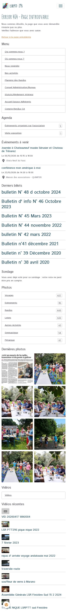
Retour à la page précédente (16, 37)
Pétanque (33, 340)
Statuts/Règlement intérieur (19, 94)
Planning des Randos (15, 80)
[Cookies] (6, 604)
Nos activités (11, 73)
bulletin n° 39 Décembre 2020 (31, 253)
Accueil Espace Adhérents (18, 101)
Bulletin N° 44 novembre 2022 (32, 225)
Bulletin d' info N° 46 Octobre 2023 (31, 204)
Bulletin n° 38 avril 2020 (25, 262)
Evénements (33, 303)
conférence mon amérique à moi (21, 168)
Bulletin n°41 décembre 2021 (30, 244)
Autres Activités (33, 325)
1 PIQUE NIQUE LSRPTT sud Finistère (24, 608)
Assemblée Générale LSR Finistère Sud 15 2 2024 (31, 595)
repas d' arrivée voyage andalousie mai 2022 (28, 556)
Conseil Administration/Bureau (20, 87)
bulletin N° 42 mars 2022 (26, 234)
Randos (33, 310)
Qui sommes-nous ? (15, 51)
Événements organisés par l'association (33, 125)
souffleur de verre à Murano (18, 582)
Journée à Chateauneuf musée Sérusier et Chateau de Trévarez (32, 149)
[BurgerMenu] (61, 6)
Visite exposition (33, 133)
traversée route (11, 569)
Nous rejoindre (12, 66)
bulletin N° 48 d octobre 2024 (31, 192)
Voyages (33, 295)
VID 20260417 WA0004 (16, 517)
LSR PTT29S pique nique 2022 (20, 530)
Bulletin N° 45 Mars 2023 (27, 216)
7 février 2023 (10, 543)
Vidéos (8, 495)
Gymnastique (33, 332)
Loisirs (33, 317)
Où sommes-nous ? (14, 58)
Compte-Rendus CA (15, 108)
